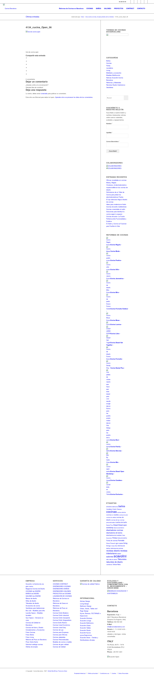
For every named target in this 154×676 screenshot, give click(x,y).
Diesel (115, 525)
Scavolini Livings (85, 620)
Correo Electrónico (112, 141)
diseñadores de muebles (114, 535)
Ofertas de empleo (32, 647)
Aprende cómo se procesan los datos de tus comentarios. (74, 97)
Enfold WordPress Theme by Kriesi (57, 671)
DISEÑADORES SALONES (62, 591)
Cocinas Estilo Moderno (60, 613)
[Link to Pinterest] (142, 1)
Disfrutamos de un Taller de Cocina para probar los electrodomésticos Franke (115, 194)
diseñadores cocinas (114, 530)
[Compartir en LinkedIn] (28, 71)
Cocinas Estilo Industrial (61, 615)
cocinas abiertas (121, 512)
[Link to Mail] (149, 1)
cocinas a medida (112, 515)
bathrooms (115, 506)
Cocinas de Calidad (59, 647)
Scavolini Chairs (85, 625)
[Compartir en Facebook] (28, 58)
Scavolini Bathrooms (87, 623)
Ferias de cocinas (111, 541)
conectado (44, 93)
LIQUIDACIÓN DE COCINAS (62, 596)
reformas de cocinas (117, 548)
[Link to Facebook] (129, 1)
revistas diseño (113, 550)
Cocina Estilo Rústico (60, 623)
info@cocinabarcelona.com (116, 627)
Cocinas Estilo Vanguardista (62, 620)
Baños (108, 61)
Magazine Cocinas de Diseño (35, 589)
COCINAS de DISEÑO (33, 591)
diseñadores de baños (114, 533)
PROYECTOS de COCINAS (62, 593)
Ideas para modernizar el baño (116, 204)
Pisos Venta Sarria (32, 642)
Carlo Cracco (117, 509)
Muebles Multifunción (113, 75)
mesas (113, 546)
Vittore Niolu (117, 564)
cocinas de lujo (115, 520)
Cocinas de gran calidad (61, 644)
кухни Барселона (86, 635)
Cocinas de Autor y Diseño (34, 627)
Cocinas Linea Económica (61, 625)
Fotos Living (30, 637)
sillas (107, 559)
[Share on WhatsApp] (28, 64)
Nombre (109, 123)
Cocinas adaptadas (59, 637)
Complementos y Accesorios (35, 630)
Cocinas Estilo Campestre (61, 618)
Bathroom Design (85, 606)
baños (121, 506)
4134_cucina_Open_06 (39, 27)
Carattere (109, 509)
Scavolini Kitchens (86, 618)
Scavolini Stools (85, 630)
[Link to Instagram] (135, 1)
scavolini (120, 556)
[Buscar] (149, 8)
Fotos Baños (30, 635)
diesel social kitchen (119, 528)
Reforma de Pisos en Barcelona (36, 639)
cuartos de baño (121, 522)
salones (109, 556)
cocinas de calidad (111, 517)
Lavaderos (109, 68)
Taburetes (122, 559)
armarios (109, 506)
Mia (116, 546)
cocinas (111, 511)
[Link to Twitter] (132, 1)
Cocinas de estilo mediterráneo (116, 207)
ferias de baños (122, 538)
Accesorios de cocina (33, 606)
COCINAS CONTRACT (60, 584)
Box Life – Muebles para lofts (35, 610)
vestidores (109, 564)
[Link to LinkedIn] (145, 1)
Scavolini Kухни (85, 633)
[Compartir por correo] (28, 74)
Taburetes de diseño (32, 603)
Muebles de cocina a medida (62, 642)
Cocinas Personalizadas (61, 639)
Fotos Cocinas (30, 632)
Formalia (121, 540)
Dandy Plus (109, 525)
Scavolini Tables (85, 628)
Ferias (108, 66)
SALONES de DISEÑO (33, 596)
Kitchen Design (85, 601)
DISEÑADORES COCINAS (62, 586)
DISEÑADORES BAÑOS (61, 589)
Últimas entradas (32, 16)
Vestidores (109, 87)
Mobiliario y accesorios (113, 73)
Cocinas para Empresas (61, 632)
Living (108, 70)
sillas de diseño (113, 559)
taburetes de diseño (114, 561)
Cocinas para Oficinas (60, 635)
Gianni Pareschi (110, 543)
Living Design (84, 604)
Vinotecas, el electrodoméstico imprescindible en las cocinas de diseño (117, 187)
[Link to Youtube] (139, 1)
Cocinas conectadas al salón (115, 209)
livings (108, 546)
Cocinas (109, 63)
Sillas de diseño (31, 601)
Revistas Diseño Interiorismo (115, 85)
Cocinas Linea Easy (59, 627)
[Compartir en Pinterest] (28, 68)
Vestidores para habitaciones (35, 608)
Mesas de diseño (31, 598)
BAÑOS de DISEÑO (32, 593)
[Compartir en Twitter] (28, 61)
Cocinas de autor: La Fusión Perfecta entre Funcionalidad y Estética (116, 218)
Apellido (109, 132)
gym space (119, 543)
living (125, 543)
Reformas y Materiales (113, 82)
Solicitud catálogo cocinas (34, 644)
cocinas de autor (123, 515)
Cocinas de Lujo (58, 630)
